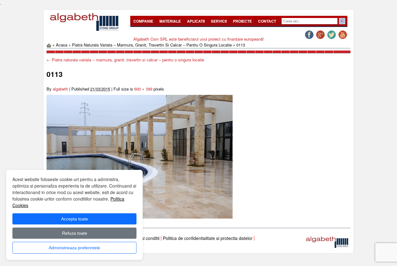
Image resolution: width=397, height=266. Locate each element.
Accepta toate (74, 218)
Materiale (170, 21)
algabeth (60, 89)
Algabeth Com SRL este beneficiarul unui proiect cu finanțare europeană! (198, 39)
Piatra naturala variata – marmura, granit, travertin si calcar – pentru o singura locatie (152, 45)
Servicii (219, 21)
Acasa (61, 45)
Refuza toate (74, 233)
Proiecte (242, 21)
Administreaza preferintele (74, 247)
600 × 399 (143, 89)
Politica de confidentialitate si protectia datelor (207, 238)
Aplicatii (196, 21)
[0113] (140, 156)
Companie (143, 21)
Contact (267, 21)
